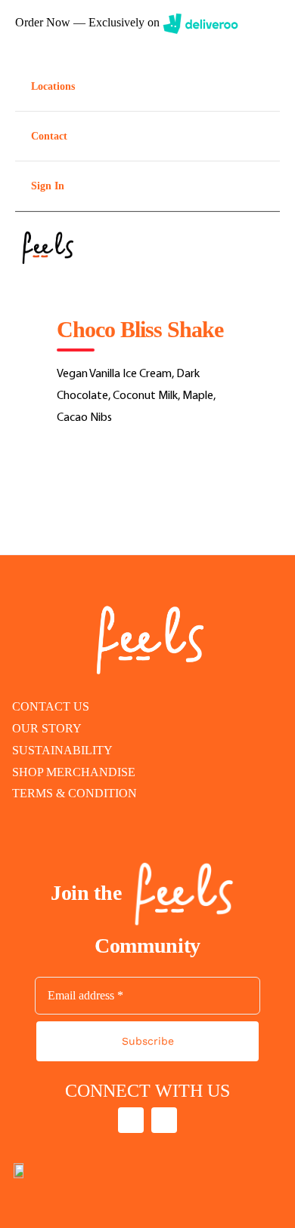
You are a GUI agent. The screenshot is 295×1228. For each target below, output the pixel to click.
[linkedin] (164, 1120)
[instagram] (131, 1120)
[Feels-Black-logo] (45, 230)
